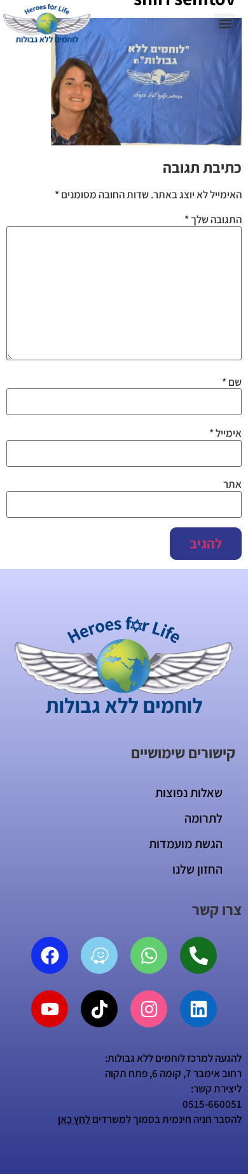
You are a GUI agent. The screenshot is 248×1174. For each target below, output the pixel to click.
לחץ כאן (74, 1119)
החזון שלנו (197, 869)
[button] (224, 23)
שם (232, 382)
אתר (232, 484)
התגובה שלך (213, 219)
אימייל (225, 433)
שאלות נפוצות (189, 792)
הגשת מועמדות (186, 843)
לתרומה (203, 818)
